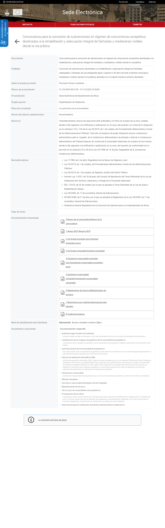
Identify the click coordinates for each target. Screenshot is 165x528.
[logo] (17, 13)
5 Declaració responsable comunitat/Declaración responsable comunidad (82, 278)
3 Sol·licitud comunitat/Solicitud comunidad (85, 251)
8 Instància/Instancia (75, 314)
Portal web (123, 2)
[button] (4, 2)
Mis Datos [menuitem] (27, 25)
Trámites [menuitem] (137, 25)
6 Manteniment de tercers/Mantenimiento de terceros (86, 292)
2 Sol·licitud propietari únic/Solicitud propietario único (82, 241)
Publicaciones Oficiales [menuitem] (82, 25)
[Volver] (17, 41)
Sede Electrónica (82, 12)
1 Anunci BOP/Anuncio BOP (78, 231)
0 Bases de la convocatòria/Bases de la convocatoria (84, 221)
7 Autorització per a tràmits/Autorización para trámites (86, 304)
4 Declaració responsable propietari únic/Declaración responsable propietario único (84, 262)
